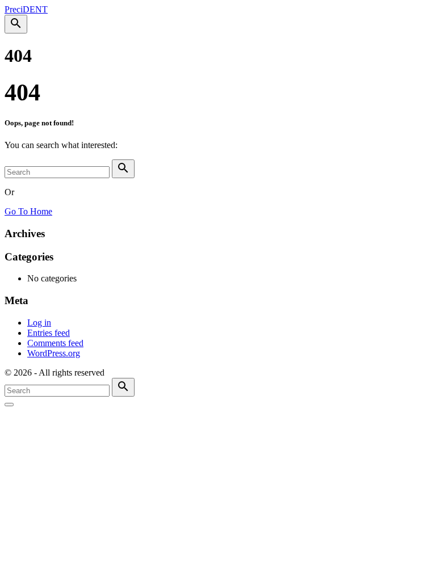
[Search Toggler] (9, 404)
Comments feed (55, 343)
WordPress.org (53, 353)
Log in (39, 322)
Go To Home (28, 211)
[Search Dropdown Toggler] (16, 24)
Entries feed (48, 333)
